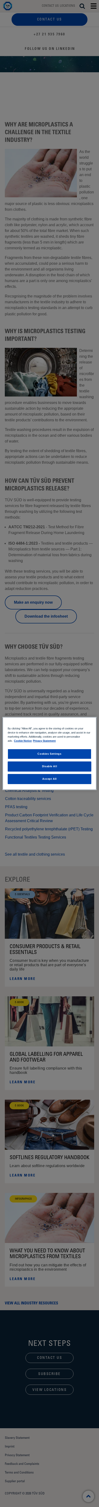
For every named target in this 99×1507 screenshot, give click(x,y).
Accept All (49, 778)
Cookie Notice (23, 740)
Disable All (49, 766)
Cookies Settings (49, 753)
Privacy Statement (44, 740)
